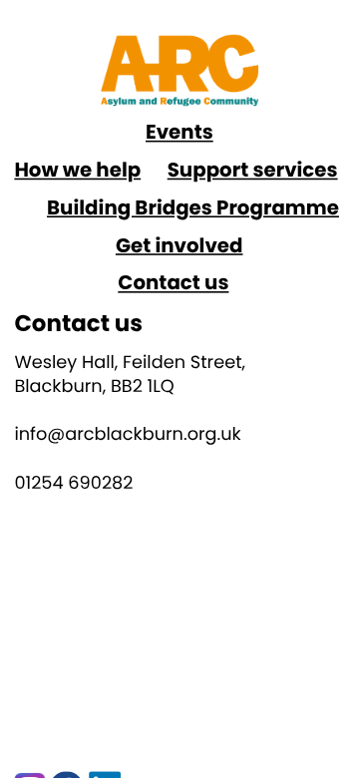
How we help (77, 170)
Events (179, 132)
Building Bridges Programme (193, 207)
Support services (253, 170)
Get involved (179, 245)
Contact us (173, 282)
